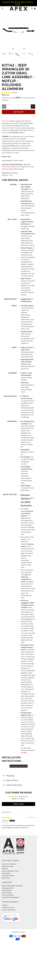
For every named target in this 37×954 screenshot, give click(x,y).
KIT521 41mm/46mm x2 (10, 167)
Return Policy (6, 893)
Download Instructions (18, 766)
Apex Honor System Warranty (12, 886)
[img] (6, 818)
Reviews (5, 869)
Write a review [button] (18, 804)
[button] (7, 92)
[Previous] (13, 48)
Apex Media (6, 873)
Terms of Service (8, 895)
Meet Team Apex (8, 866)
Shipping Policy (7, 888)
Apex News (6, 878)
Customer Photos (8, 875)
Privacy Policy (7, 890)
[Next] (23, 48)
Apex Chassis (21, 932)
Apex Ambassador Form (10, 871)
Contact (4, 905)
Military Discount (8, 907)
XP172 (11, 175)
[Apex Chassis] (18, 9)
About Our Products (9, 864)
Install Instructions (9, 910)
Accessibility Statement (10, 897)
